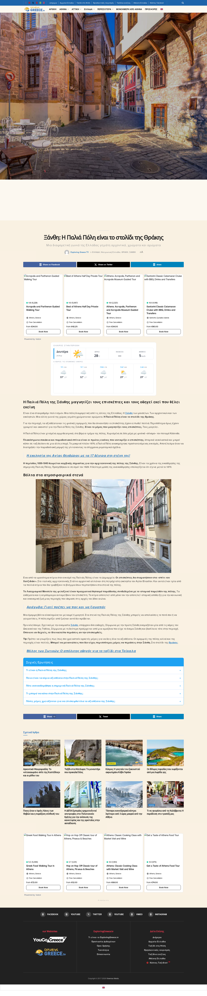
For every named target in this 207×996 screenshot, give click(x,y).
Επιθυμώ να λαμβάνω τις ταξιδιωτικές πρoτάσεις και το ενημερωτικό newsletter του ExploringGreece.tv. (103, 505)
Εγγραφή (83, 516)
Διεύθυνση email (85, 488)
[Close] (135, 470)
